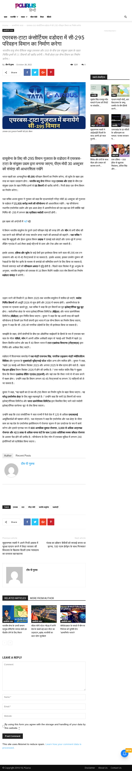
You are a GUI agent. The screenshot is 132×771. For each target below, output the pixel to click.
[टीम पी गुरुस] (11, 470)
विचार (42, 17)
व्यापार (23, 17)
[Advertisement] (89, 7)
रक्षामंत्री (55, 507)
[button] (125, 17)
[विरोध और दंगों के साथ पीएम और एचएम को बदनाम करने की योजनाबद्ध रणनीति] (99, 150)
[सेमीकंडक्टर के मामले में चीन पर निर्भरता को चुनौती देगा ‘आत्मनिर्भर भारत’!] (73, 614)
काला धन (115, 155)
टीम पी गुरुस (10, 64)
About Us (102, 767)
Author (8, 455)
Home (5, 25)
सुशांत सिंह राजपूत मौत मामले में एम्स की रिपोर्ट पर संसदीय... (99, 102)
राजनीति (13, 17)
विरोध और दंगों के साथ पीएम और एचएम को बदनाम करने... (99, 162)
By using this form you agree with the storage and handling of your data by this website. (45, 726)
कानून (93, 125)
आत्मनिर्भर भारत (17, 25)
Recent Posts (23, 455)
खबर (5, 17)
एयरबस (15, 507)
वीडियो (49, 17)
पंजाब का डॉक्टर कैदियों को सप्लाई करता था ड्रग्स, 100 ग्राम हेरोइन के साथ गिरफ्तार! (66, 544)
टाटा (22, 507)
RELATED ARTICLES (15, 598)
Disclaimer (90, 767)
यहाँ (25, 221)
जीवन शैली (33, 17)
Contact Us (116, 767)
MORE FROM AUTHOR (42, 598)
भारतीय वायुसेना (44, 507)
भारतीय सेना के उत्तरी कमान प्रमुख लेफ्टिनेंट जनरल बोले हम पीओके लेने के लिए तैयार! (14, 629)
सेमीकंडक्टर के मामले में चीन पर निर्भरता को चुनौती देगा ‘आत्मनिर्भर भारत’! (72, 629)
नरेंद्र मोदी (31, 507)
